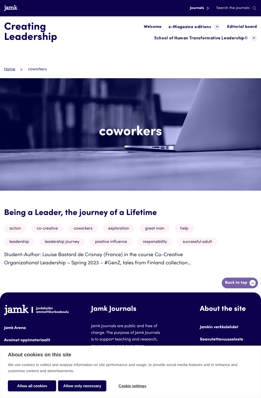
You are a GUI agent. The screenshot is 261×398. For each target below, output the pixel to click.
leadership (19, 242)
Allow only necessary (82, 386)
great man (154, 229)
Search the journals (233, 8)
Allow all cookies (32, 386)
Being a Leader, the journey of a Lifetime (80, 213)
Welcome (153, 27)
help (184, 229)
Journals (197, 8)
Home (9, 69)
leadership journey (62, 242)
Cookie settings (132, 386)
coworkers (83, 229)
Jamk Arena (15, 328)
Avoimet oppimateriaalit (27, 340)
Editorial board (242, 27)
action (15, 229)
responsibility (155, 242)
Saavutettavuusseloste (221, 340)
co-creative (47, 229)
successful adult (197, 242)
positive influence (111, 242)
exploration (118, 229)
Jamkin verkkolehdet (219, 327)
